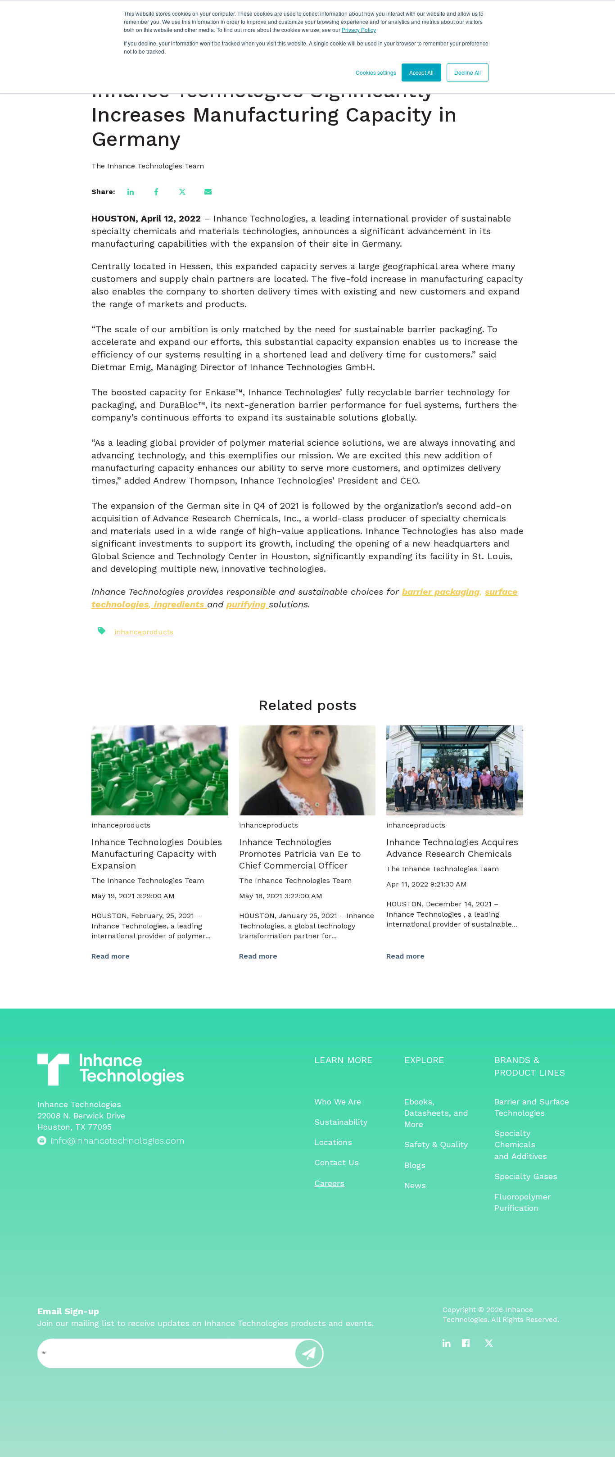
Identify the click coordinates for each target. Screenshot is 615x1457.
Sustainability (340, 1122)
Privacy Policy (359, 29)
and (502, 1156)
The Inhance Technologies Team (147, 166)
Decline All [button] (467, 72)
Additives (529, 1156)
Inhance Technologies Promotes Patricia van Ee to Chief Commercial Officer (300, 854)
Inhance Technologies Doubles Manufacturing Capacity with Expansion (156, 854)
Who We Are (337, 1101)
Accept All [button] (421, 72)
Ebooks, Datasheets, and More (436, 1113)
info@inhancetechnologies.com (118, 1140)
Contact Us (336, 1162)
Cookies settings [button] (376, 72)
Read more (110, 956)
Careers (329, 1183)
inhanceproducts (143, 632)
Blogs (414, 1165)
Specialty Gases (525, 1176)
